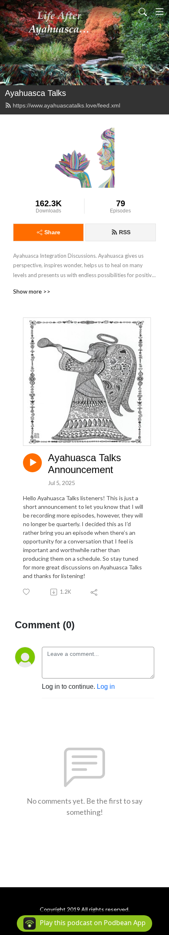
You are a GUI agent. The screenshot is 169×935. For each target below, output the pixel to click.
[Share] (94, 592)
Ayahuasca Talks (35, 93)
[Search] (142, 11)
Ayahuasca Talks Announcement (84, 463)
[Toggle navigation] (159, 11)
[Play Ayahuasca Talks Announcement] (32, 462)
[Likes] (27, 592)
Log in (106, 686)
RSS (124, 232)
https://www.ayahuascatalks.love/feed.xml (66, 105)
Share (52, 232)
